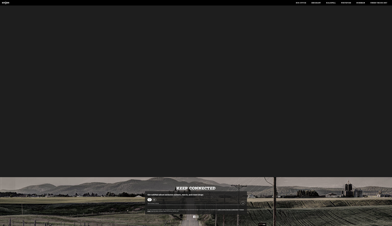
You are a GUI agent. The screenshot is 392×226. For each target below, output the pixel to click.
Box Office (301, 3)
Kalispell (331, 3)
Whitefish (346, 3)
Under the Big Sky (378, 3)
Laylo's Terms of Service (224, 209)
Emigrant (316, 3)
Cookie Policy (234, 209)
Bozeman (360, 3)
